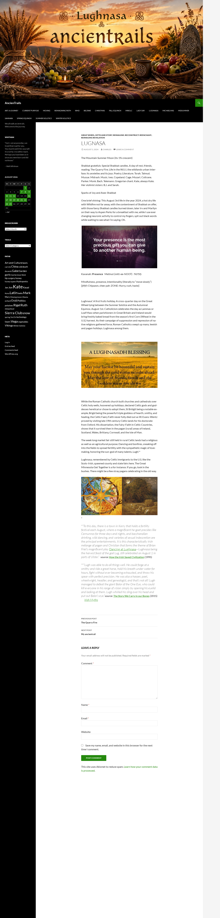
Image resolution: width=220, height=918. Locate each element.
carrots (8, 267)
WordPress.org (11, 354)
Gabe (15, 271)
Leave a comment (125, 149)
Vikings (9, 325)
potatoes (9, 305)
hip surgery (10, 278)
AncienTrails (13, 103)
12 (14, 196)
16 (29, 196)
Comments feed (11, 350)
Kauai (26, 287)
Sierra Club (13, 313)
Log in (7, 342)
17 (7, 200)
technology (21, 317)
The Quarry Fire (89, 620)
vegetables (23, 321)
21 (21, 200)
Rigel (16, 305)
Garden (23, 270)
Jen (6, 287)
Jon (11, 287)
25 (10, 204)
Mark (26, 293)
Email (85, 718)
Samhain (9, 118)
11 (10, 196)
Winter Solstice (63, 118)
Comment (87, 663)
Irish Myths (91, 600)
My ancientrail (88, 632)
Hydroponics (22, 281)
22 (25, 200)
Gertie (13, 275)
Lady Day (141, 111)
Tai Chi (13, 317)
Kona (7, 293)
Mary (7, 297)
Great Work (21, 275)
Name (85, 704)
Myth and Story (103, 135)
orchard (8, 301)
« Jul (7, 212)
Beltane (87, 111)
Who (77, 111)
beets (25, 263)
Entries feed (10, 346)
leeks (20, 293)
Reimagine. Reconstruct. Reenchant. (132, 135)
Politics (21, 300)
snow (26, 313)
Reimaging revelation (93, 137)
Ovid (14, 300)
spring (7, 317)
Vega (14, 321)
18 (10, 200)
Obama (25, 297)
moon (19, 297)
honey (18, 278)
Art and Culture (13, 262)
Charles (107, 149)
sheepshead (9, 309)
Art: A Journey (11, 111)
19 (14, 200)
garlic (8, 274)
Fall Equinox (115, 111)
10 (7, 196)
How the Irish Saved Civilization (126, 557)
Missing (13, 297)
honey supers (10, 281)
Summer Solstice (44, 118)
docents (8, 271)
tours (7, 321)
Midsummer (183, 111)
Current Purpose (30, 111)
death (25, 267)
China (14, 266)
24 (7, 204)
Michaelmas (168, 111)
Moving (46, 111)
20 (18, 200)
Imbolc (128, 111)
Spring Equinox (24, 118)
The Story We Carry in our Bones (131, 595)
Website (86, 731)
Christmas (100, 111)
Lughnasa (153, 111)
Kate (18, 286)
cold (20, 266)
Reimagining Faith (62, 111)
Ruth (24, 305)
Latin (13, 292)
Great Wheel (88, 135)
